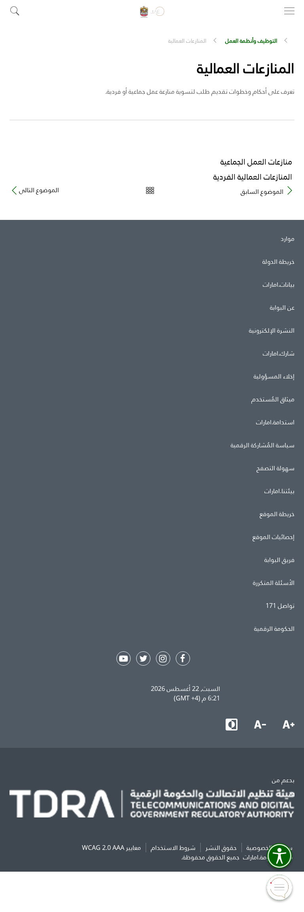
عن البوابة (282, 307)
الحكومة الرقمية (274, 628)
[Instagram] (163, 658)
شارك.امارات (278, 353)
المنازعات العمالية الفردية (252, 176)
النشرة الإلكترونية (271, 330)
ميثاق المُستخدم (272, 399)
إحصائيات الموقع (273, 536)
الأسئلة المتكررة (273, 582)
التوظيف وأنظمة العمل (251, 40)
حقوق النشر (221, 847)
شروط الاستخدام (173, 847)
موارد (287, 238)
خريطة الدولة (278, 261)
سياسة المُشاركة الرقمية (262, 445)
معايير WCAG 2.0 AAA (111, 847)
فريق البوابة (279, 559)
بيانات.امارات (278, 284)
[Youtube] (123, 658)
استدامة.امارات (275, 422)
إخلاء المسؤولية (274, 376)
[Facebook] (183, 658)
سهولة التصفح (275, 468)
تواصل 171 (280, 605)
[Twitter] (143, 658)
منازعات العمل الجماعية (256, 161)
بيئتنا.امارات (279, 490)
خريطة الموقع (277, 513)
